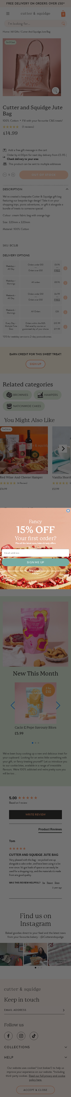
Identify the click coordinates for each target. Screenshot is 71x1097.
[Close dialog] (68, 510)
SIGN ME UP (35, 562)
